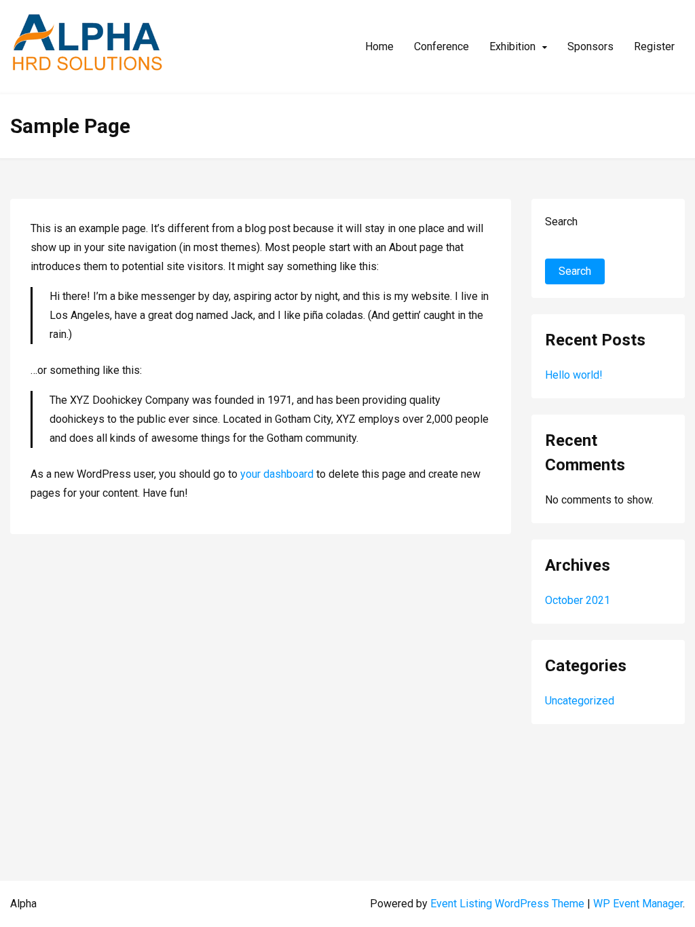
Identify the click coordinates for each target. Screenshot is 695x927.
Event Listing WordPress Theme (508, 903)
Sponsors (590, 46)
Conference (441, 46)
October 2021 (577, 600)
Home (379, 46)
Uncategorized (579, 700)
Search (561, 221)
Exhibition (512, 46)
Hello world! (574, 374)
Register (654, 46)
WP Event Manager (638, 903)
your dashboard (277, 474)
